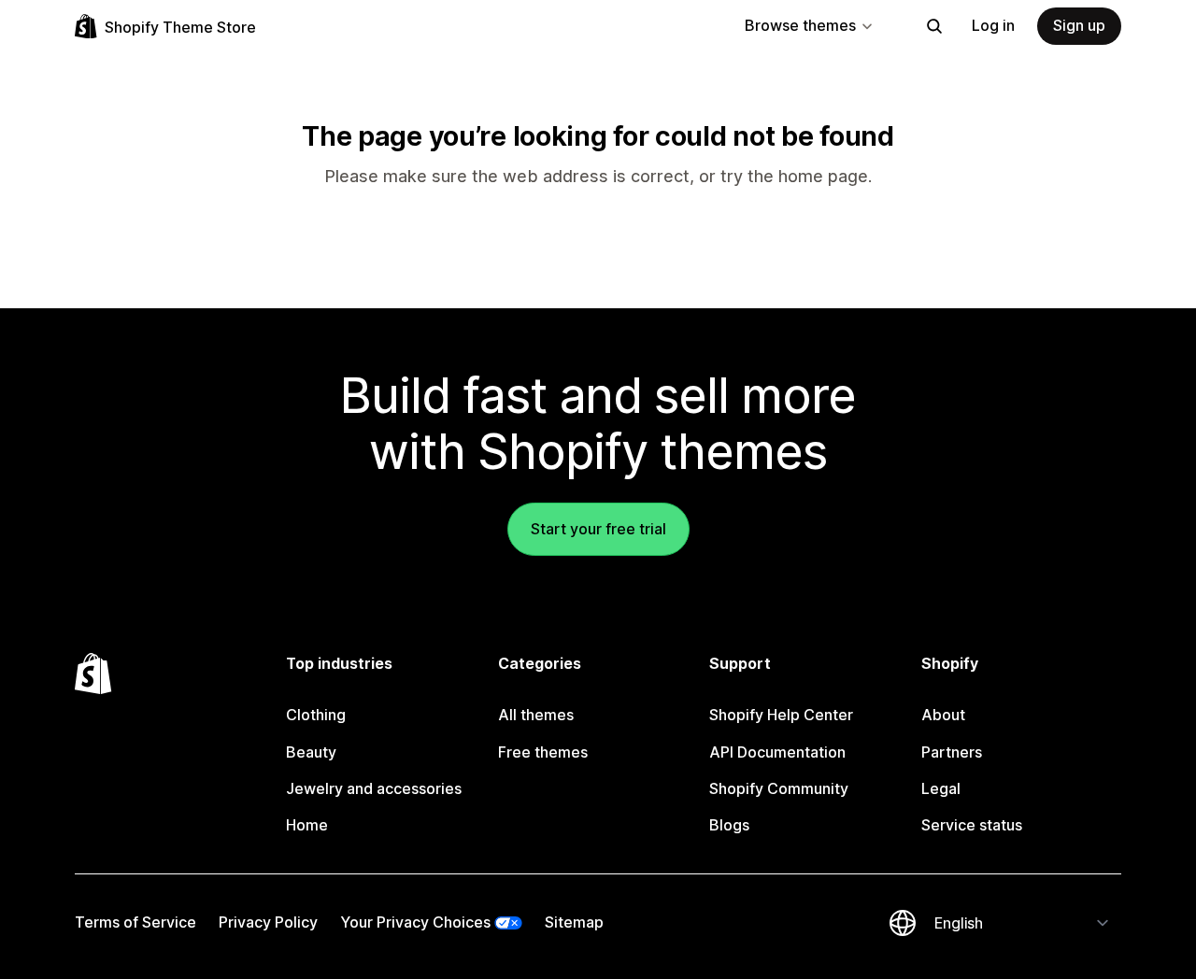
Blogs (729, 825)
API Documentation (777, 752)
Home (307, 825)
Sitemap (574, 922)
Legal (941, 788)
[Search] (934, 26)
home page (823, 176)
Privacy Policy (268, 922)
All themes (536, 714)
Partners (951, 752)
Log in (993, 25)
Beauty (311, 752)
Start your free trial (598, 528)
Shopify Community (778, 788)
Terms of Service (135, 922)
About (943, 714)
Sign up (1079, 25)
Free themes (543, 752)
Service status (971, 825)
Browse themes (800, 25)
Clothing (316, 714)
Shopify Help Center (781, 714)
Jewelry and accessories (374, 788)
